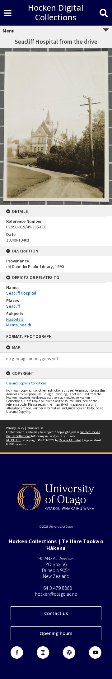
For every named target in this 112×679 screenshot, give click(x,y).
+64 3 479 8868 (56, 588)
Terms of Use (34, 428)
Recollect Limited (70, 440)
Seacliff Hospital (21, 293)
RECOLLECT (13, 440)
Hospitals (15, 319)
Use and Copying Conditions (26, 383)
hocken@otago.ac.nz (56, 594)
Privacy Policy (15, 428)
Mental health (18, 325)
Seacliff (13, 306)
